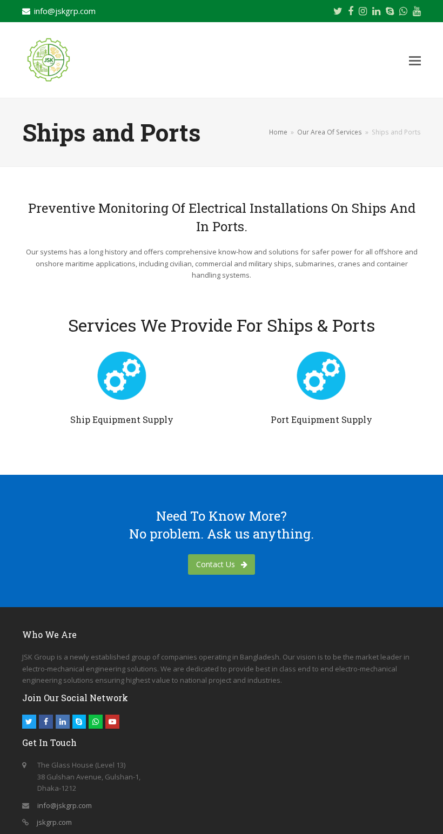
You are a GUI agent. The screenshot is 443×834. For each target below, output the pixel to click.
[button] (415, 60)
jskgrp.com (54, 822)
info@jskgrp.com (65, 10)
